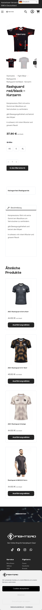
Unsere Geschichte (25, 564)
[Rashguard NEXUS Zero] (21, 462)
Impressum (29, 607)
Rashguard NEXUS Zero (17, 480)
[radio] (10, 148)
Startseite (11, 76)
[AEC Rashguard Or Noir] (21, 350)
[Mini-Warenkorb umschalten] (38, 11)
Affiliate (9, 566)
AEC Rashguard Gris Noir (18, 312)
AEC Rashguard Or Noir (17, 368)
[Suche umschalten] (25, 11)
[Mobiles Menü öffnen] (2, 12)
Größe (9, 142)
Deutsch (25, 2)
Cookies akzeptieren (21, 589)
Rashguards (11, 79)
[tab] (21, 207)
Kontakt (24, 568)
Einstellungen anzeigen (21, 601)
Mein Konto (10, 563)
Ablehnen (21, 595)
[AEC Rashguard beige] (21, 406)
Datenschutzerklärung (17, 607)
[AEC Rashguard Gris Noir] (21, 294)
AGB (8, 568)
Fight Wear (22, 76)
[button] (33, 26)
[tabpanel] (21, 234)
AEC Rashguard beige (17, 424)
